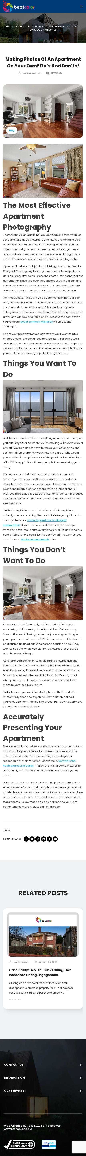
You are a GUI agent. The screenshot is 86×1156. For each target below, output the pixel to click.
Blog (22, 26)
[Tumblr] (49, 839)
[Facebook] (26, 839)
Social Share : (12, 838)
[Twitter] (32, 839)
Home (9, 26)
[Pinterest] (43, 839)
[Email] (55, 839)
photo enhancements (35, 539)
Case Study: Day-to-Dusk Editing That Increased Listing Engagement (40, 972)
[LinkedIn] (37, 839)
